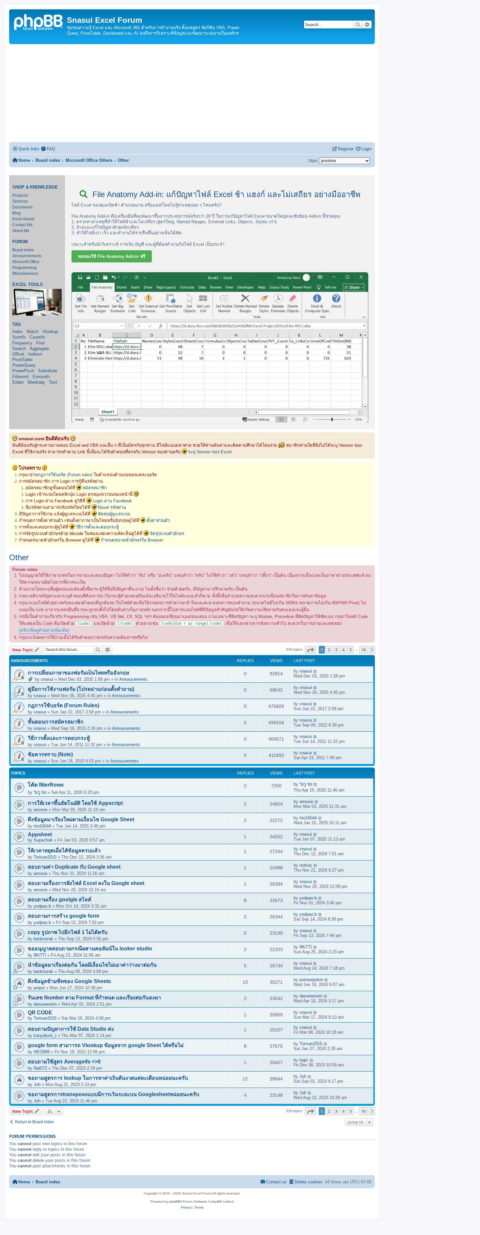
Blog (16, 213)
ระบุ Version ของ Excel (210, 451)
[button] (310, 650)
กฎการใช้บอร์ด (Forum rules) (65, 474)
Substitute (47, 370)
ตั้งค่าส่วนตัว (158, 520)
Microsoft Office (26, 261)
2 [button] (329, 650)
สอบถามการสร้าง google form (63, 916)
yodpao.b (42, 906)
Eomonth (41, 376)
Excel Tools (27, 284)
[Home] (39, 21)
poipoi (39, 987)
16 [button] (363, 650)
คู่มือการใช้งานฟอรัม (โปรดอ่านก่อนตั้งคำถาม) (81, 689)
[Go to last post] (315, 671)
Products (20, 195)
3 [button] (336, 650)
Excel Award (23, 219)
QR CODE (40, 1012)
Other (19, 557)
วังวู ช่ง (40, 792)
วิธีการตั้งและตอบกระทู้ (97, 527)
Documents (22, 207)
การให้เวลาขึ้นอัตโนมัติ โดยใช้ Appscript (75, 803)
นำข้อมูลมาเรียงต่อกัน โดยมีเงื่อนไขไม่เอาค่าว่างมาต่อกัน (92, 965)
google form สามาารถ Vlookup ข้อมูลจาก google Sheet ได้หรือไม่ (106, 1045)
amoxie (40, 809)
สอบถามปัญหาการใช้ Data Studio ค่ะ (71, 1029)
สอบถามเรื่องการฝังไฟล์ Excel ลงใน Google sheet (86, 883)
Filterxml (20, 376)
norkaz (305, 865)
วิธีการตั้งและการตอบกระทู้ (59, 738)
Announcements (26, 256)
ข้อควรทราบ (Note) (50, 754)
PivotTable (22, 359)
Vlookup (50, 331)
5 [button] (350, 650)
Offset (18, 354)
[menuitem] (48, 149)
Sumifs (19, 337)
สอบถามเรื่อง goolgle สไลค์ (59, 899)
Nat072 (40, 1068)
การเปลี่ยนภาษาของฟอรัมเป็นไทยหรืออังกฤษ (78, 673)
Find (40, 343)
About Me (20, 230)
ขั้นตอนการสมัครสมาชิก (56, 722)
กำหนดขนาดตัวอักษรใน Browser (132, 540)
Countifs (37, 337)
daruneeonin (45, 1004)
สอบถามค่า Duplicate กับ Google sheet (74, 867)
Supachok (43, 840)
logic (303, 1060)
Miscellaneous (25, 273)
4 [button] (343, 650)
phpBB (174, 1201)
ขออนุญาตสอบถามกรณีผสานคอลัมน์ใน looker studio (90, 948)
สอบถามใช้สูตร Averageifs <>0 (64, 1061)
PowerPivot (23, 370)
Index (17, 331)
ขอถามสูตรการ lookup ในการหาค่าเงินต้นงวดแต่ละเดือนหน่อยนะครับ (108, 1078)
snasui (47, 679)
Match (33, 331)
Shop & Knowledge (35, 187)
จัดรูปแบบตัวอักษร (167, 533)
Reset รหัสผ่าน (112, 507)
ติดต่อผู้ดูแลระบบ (114, 513)
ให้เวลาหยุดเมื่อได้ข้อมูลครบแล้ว (64, 850)
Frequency (22, 343)
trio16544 (42, 826)
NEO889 (42, 1051)
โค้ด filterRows (46, 785)
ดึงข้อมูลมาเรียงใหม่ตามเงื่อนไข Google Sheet (81, 819)
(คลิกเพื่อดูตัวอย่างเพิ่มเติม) (44, 630)
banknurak (43, 938)
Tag (16, 324)
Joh (37, 1084)
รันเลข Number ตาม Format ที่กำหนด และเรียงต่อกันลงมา (94, 997)
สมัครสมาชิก (95, 487)
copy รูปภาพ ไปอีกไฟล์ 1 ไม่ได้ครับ (67, 932)
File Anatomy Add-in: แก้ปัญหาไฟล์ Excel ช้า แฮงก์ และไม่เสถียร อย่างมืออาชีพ (225, 194)
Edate (18, 382)
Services (20, 201)
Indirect (35, 354)
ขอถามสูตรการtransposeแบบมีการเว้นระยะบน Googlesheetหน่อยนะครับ (113, 1094)
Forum (20, 242)
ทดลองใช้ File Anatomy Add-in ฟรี (111, 256)
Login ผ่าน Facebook (112, 500)
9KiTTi (40, 955)
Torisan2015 (45, 857)
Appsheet (40, 834)
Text (53, 382)
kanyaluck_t (45, 1035)
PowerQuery (24, 365)
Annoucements (133, 679)
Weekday (36, 382)
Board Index (23, 250)
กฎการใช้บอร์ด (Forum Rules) (63, 705)
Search (19, 348)
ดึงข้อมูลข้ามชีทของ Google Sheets (69, 981)
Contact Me (22, 225)
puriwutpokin (311, 979)
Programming (24, 267)
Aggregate (39, 348)
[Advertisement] (192, 93)
